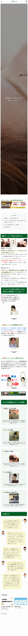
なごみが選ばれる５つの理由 (11, 224)
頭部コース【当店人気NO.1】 (11, 218)
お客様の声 (7, 227)
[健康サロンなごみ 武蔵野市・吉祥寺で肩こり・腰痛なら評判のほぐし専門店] (14, 1)
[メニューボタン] (1, 1)
